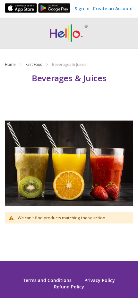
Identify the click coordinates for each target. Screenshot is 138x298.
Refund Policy (69, 287)
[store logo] (69, 33)
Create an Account (113, 8)
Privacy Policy (99, 280)
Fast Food (34, 64)
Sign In (82, 8)
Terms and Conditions (47, 280)
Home (11, 64)
